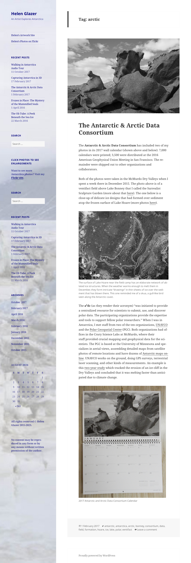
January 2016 (18, 332)
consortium (151, 526)
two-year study (94, 368)
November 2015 (20, 344)
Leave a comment (147, 529)
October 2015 (18, 350)
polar (118, 529)
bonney (140, 526)
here (130, 193)
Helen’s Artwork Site (23, 35)
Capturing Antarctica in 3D (26, 77)
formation (90, 529)
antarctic (109, 526)
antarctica (121, 526)
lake (112, 529)
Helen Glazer (24, 13)
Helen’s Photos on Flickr (24, 41)
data (162, 526)
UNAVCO (162, 325)
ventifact (127, 529)
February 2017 (19, 308)
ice (106, 529)
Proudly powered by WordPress (97, 555)
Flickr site (17, 177)
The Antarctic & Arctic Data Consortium (119, 128)
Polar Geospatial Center (106, 330)
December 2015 (20, 338)
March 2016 (18, 320)
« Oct (18, 406)
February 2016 (19, 326)
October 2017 (18, 302)
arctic (131, 526)
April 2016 (17, 314)
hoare (100, 529)
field (81, 529)
